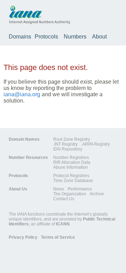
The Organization (69, 193)
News (58, 189)
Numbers (75, 37)
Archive (97, 193)
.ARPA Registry (95, 144)
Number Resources (28, 157)
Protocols (46, 37)
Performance (80, 189)
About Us (18, 189)
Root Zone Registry (71, 139)
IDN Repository (67, 149)
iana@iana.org (22, 94)
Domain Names (24, 139)
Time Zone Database (73, 180)
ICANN (63, 224)
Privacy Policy (23, 237)
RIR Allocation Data (71, 162)
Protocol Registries (71, 175)
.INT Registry (65, 144)
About (99, 37)
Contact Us (63, 198)
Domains (20, 37)
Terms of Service (58, 237)
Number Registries (71, 157)
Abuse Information (70, 167)
